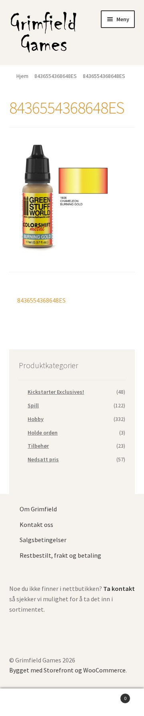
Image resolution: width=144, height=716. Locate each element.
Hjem (22, 76)
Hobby (36, 419)
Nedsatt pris (43, 459)
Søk (72, 702)
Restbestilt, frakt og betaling (60, 555)
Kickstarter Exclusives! (56, 391)
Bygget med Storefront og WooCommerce (67, 670)
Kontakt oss (36, 525)
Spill (33, 405)
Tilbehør (38, 445)
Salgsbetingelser (43, 540)
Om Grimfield (38, 509)
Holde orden (43, 432)
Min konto (24, 702)
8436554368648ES (55, 76)
